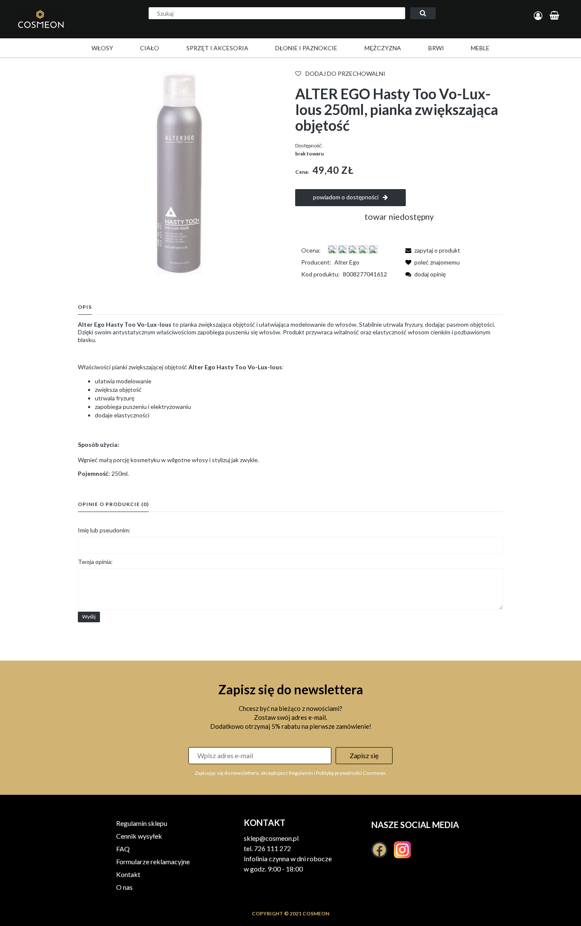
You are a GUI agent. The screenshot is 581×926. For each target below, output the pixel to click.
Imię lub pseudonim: (104, 530)
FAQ (123, 849)
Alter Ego (346, 262)
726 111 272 (272, 848)
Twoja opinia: (95, 561)
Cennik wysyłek (139, 836)
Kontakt (128, 874)
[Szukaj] (423, 13)
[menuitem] (102, 48)
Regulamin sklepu (141, 823)
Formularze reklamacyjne (153, 861)
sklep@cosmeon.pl (271, 838)
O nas (124, 887)
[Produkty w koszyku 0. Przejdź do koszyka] (556, 16)
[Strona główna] (58, 28)
